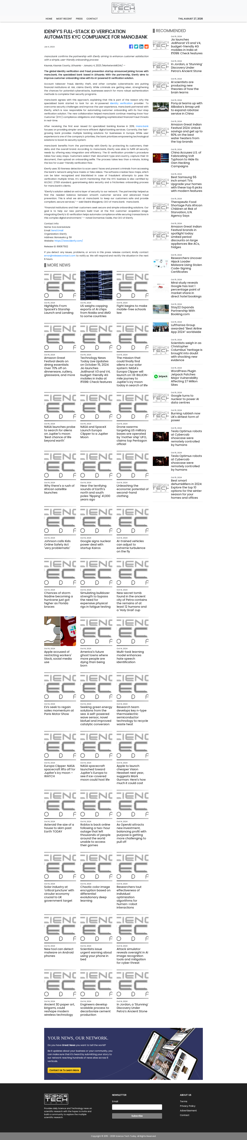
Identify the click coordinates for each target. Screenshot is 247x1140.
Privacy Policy (187, 1106)
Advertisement (188, 1110)
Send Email (57, 230)
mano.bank (142, 126)
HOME (49, 18)
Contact (184, 1115)
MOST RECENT (64, 18)
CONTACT (92, 18)
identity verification (121, 103)
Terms (183, 1101)
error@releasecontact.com (59, 255)
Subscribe (137, 1116)
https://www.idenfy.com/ (68, 240)
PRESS (79, 18)
